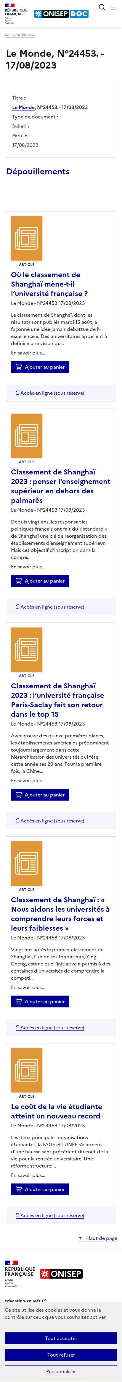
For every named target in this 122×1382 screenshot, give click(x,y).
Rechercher (102, 7)
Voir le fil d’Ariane (20, 35)
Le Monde (23, 107)
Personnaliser (61, 1371)
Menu (114, 7)
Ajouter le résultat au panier (44, 197)
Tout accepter (61, 1338)
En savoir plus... (28, 352)
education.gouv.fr (23, 1301)
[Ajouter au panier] (20, 367)
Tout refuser (61, 1354)
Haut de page (101, 1238)
